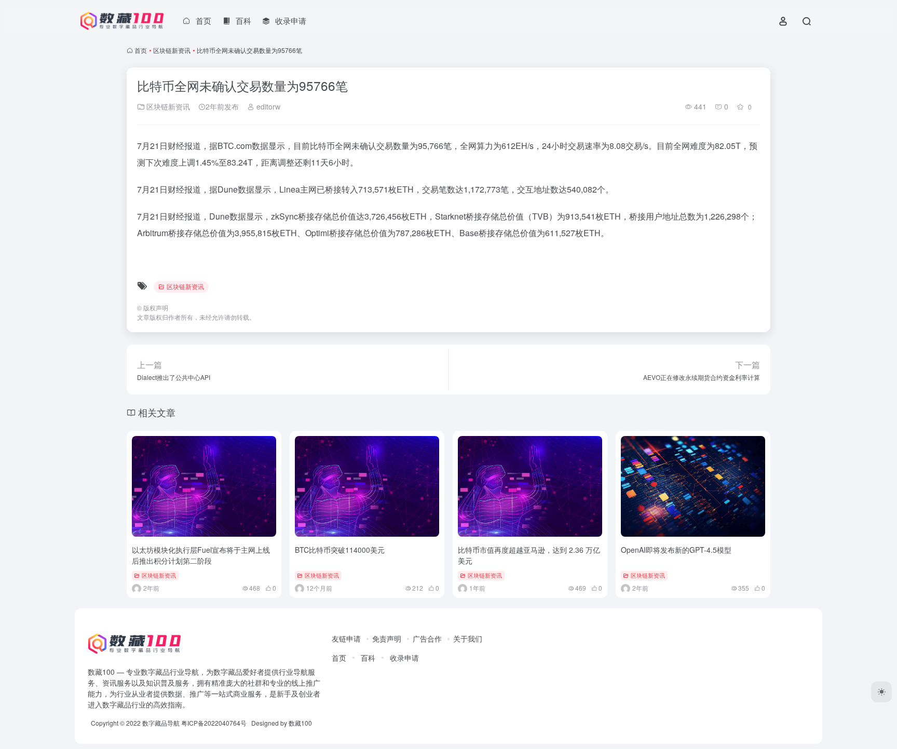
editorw (267, 106)
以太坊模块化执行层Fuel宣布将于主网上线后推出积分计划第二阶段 (201, 555)
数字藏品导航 (161, 722)
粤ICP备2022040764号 (214, 722)
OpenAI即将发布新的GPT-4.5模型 (676, 549)
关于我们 (467, 638)
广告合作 (427, 638)
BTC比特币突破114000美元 (340, 549)
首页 (140, 50)
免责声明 (386, 638)
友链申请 (346, 638)
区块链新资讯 (172, 50)
